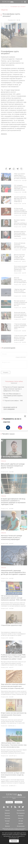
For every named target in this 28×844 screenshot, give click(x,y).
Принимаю (14, 841)
